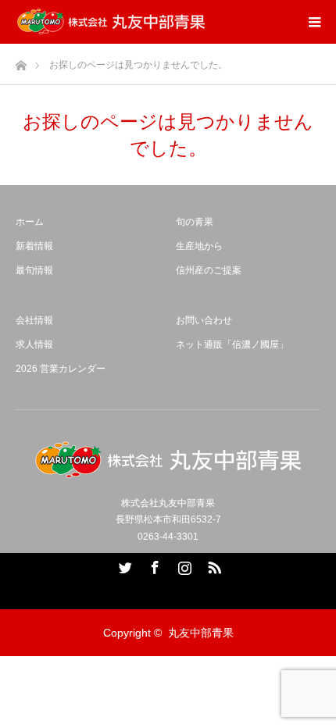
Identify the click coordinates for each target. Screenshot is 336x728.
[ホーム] (21, 61)
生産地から (199, 246)
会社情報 (34, 320)
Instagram (183, 564)
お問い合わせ (204, 320)
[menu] (314, 22)
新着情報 (34, 246)
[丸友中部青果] (111, 21)
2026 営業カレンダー (60, 368)
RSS (212, 564)
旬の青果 (194, 221)
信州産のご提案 (208, 270)
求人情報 (34, 344)
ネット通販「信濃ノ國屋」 (232, 344)
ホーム (30, 221)
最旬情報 (34, 270)
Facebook (153, 564)
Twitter (123, 564)
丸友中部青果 (201, 632)
